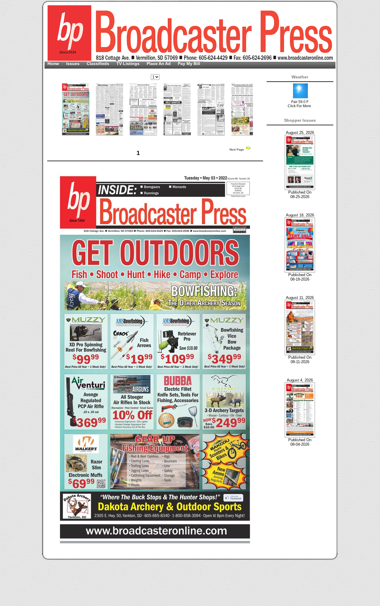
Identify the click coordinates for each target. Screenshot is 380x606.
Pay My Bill (189, 63)
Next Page (237, 149)
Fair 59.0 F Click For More (299, 104)
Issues (73, 63)
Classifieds (98, 63)
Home (54, 63)
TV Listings (128, 63)
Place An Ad (159, 63)
